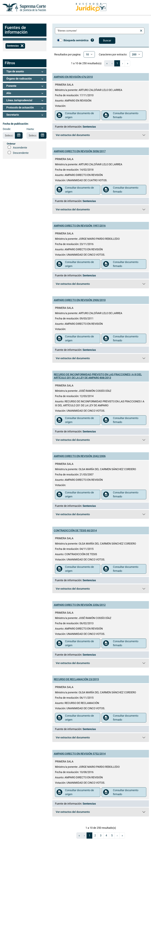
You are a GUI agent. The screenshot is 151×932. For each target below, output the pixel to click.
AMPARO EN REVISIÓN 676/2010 (73, 76)
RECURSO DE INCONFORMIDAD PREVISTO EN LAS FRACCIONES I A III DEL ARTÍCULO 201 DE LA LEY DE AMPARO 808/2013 (98, 376)
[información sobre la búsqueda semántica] (92, 40)
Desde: (7, 129)
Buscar (107, 40)
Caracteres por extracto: (113, 54)
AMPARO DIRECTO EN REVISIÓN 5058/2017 (80, 151)
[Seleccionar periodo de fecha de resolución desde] (19, 135)
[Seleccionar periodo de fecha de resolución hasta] (42, 135)
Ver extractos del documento (75, 135)
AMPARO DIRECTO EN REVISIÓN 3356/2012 (80, 604)
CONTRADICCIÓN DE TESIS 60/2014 (75, 530)
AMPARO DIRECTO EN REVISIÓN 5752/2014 (80, 753)
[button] (24, 71)
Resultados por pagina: (67, 54)
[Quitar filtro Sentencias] (22, 46)
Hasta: (30, 129)
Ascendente (20, 147)
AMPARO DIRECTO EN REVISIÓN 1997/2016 (80, 225)
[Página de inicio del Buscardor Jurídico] (91, 7)
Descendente (21, 152)
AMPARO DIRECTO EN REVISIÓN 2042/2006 (80, 456)
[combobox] (97, 31)
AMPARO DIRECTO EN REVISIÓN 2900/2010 (80, 300)
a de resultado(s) (86, 63)
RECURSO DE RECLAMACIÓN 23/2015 (76, 679)
